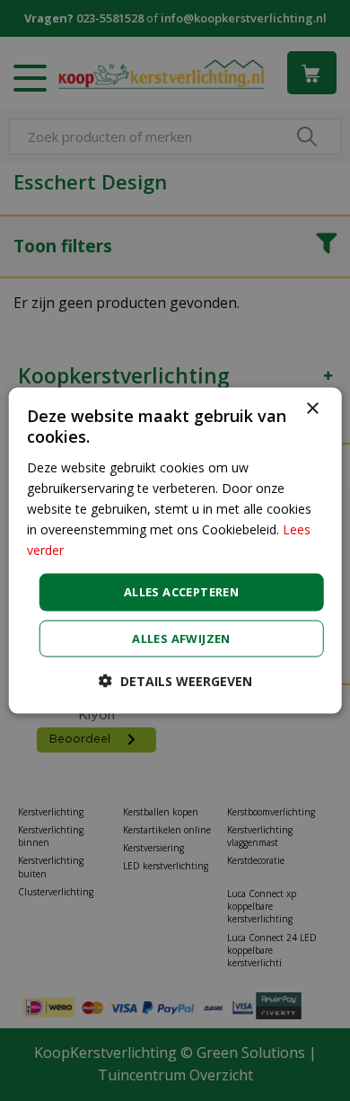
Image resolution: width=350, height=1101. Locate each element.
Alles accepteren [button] (181, 592)
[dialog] (175, 551)
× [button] (312, 409)
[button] (175, 680)
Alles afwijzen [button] (181, 638)
